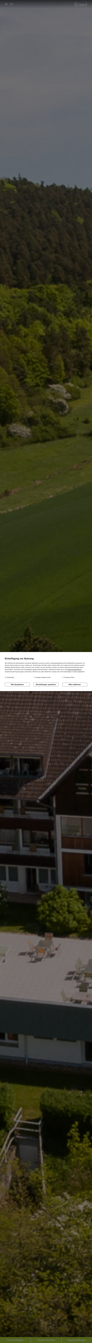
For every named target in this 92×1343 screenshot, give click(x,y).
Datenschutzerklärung (74, 669)
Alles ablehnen (75, 684)
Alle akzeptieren (17, 684)
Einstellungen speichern (46, 684)
